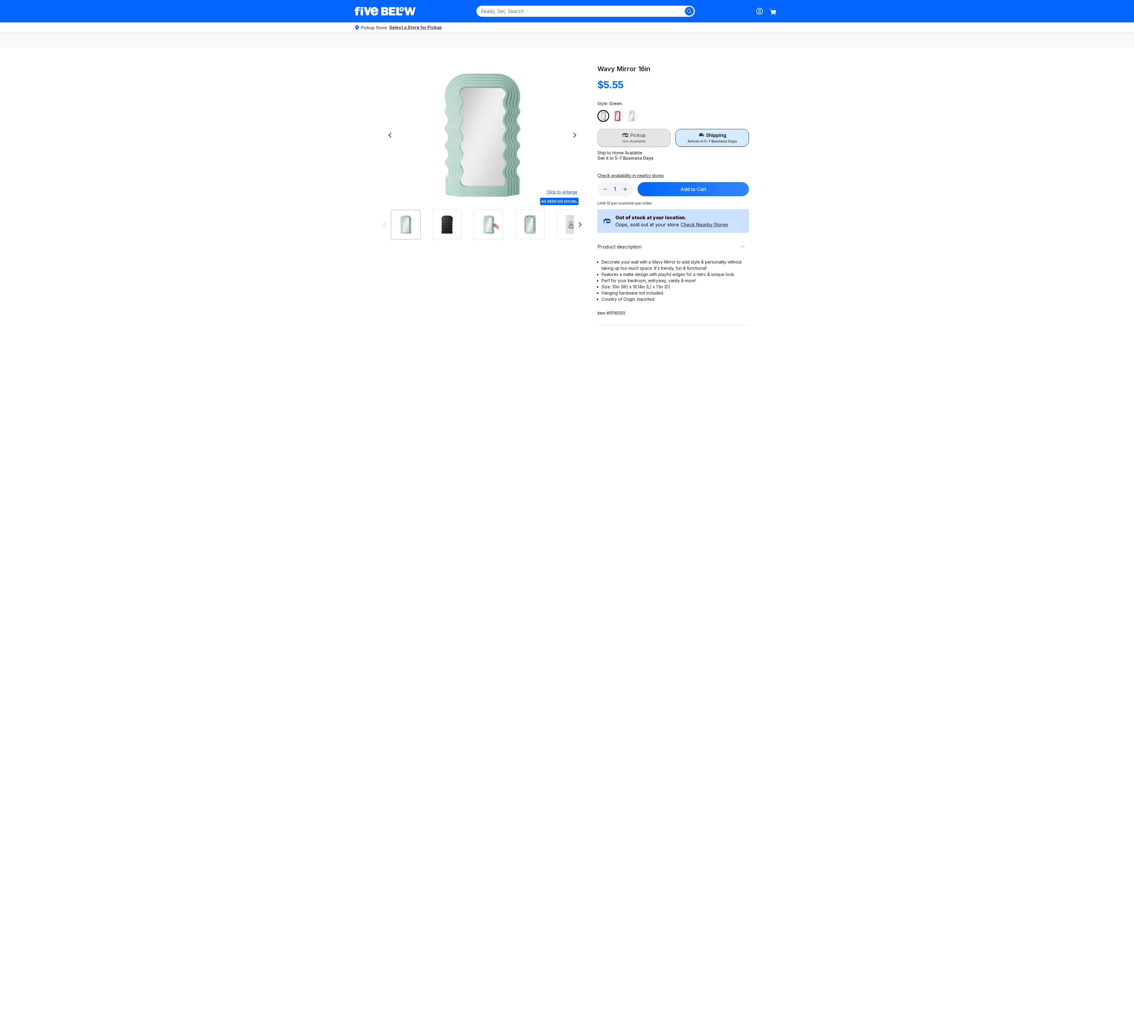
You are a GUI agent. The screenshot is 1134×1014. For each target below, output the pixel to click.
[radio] (634, 138)
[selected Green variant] (603, 116)
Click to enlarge (562, 191)
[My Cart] (772, 12)
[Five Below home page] (385, 11)
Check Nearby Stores (704, 225)
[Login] (759, 11)
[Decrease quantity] (605, 189)
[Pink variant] (617, 116)
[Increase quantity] (625, 189)
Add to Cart (693, 189)
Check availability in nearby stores (630, 175)
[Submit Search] (689, 11)
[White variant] (632, 116)
